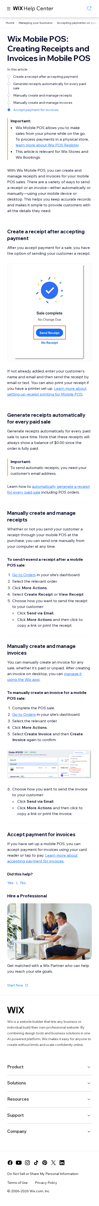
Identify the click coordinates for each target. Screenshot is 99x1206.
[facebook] (10, 1162)
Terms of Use (17, 1182)
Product (15, 1066)
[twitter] (53, 1162)
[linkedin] (62, 1162)
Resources (18, 1099)
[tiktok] (36, 1162)
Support (15, 1115)
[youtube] (19, 1162)
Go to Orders (24, 574)
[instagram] (27, 1162)
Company (17, 1131)
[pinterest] (45, 1162)
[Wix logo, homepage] (15, 1010)
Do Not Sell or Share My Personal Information (42, 1174)
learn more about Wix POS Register (47, 145)
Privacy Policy (46, 1182)
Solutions (16, 1083)
